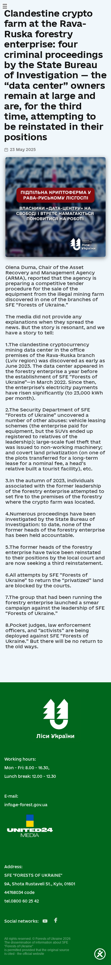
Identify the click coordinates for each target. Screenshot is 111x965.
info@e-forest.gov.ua (25, 804)
